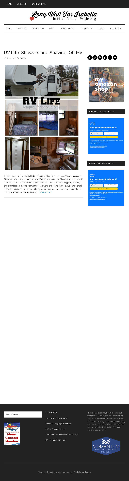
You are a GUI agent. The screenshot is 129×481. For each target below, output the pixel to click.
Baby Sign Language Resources (58, 424)
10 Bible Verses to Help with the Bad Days (62, 435)
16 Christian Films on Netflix (57, 418)
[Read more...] (46, 192)
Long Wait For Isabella (64, 16)
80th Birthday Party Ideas (55, 440)
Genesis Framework (63, 472)
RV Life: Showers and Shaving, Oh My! (43, 52)
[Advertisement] (64, 38)
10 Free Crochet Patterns (55, 429)
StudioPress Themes (82, 472)
